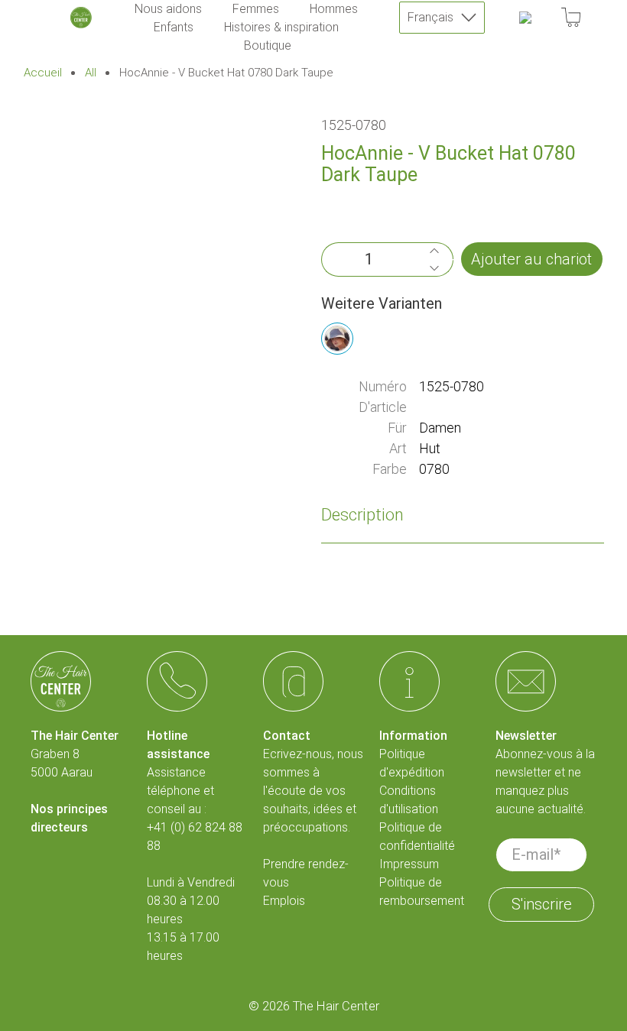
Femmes (255, 9)
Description (362, 514)
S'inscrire (542, 904)
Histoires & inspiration (281, 27)
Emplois (284, 900)
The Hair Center (336, 1006)
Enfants (173, 27)
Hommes (334, 9)
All (90, 73)
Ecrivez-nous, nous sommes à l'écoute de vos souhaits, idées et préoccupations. (313, 791)
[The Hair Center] (81, 17)
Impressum (409, 864)
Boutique (267, 45)
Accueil (43, 73)
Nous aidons (168, 9)
